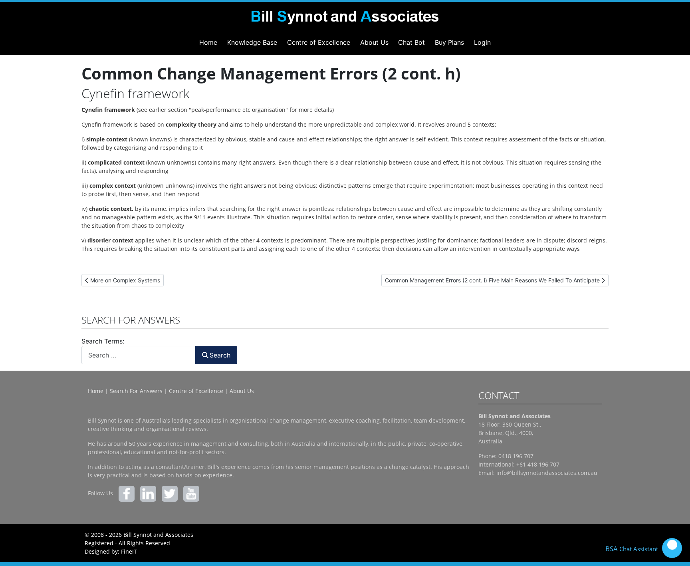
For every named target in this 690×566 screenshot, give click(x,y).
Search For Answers (136, 391)
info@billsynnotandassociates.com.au (546, 473)
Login (482, 42)
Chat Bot (411, 42)
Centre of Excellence (318, 42)
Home (208, 42)
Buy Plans (449, 42)
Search (220, 355)
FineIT (129, 551)
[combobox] (138, 355)
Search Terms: (102, 341)
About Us (374, 42)
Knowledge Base (252, 42)
